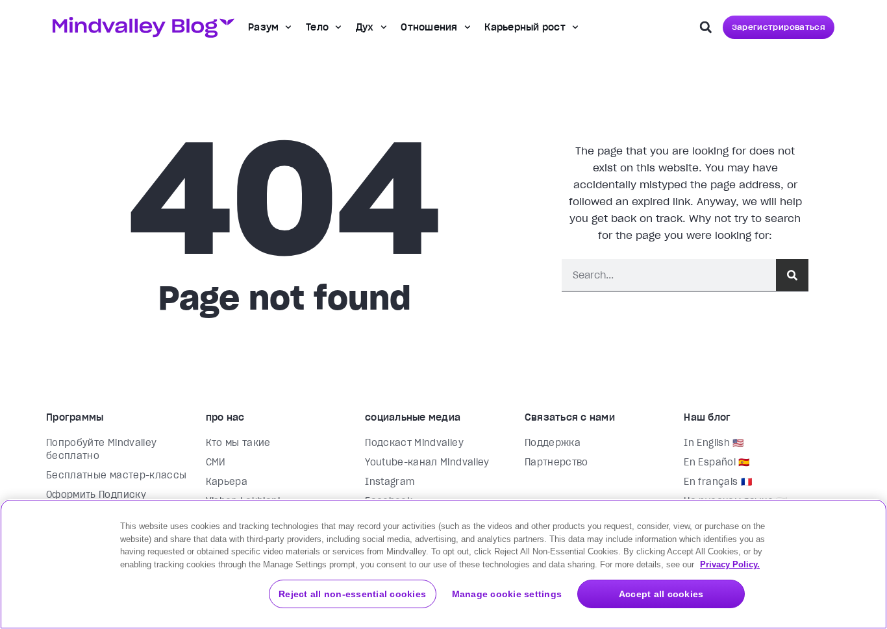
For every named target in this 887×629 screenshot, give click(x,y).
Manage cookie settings (507, 594)
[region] (443, 564)
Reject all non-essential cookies (352, 594)
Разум (263, 27)
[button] (706, 27)
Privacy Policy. (730, 564)
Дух (365, 27)
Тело (317, 27)
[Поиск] (792, 275)
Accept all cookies (661, 594)
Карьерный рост (525, 27)
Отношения (429, 27)
